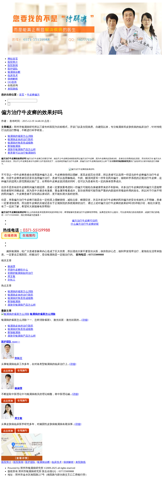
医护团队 (13, 68)
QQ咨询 (12, 82)
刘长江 (11, 279)
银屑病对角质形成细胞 (20, 142)
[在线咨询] (10, 238)
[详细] (85, 320)
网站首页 (13, 58)
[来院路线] (21, 459)
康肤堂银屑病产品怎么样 (22, 149)
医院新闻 (13, 65)
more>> (16, 341)
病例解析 (13, 78)
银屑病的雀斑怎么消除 (20, 136)
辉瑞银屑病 (14, 146)
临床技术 (13, 75)
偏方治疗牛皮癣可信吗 (84, 220)
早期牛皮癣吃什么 (18, 269)
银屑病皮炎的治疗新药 (20, 139)
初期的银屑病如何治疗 (20, 273)
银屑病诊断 (14, 72)
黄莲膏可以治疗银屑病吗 (22, 152)
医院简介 (13, 62)
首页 (21, 94)
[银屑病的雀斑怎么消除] (15, 314)
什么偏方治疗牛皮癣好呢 (85, 224)
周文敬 (11, 276)
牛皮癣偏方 (33, 94)
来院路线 (13, 88)
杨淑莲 (11, 266)
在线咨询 (13, 85)
